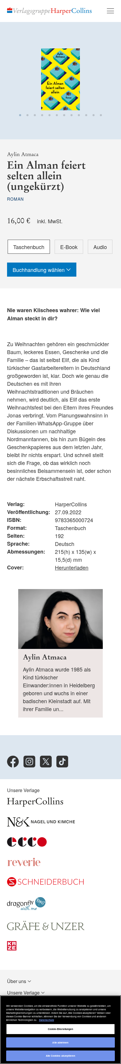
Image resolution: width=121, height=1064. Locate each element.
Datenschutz (46, 1019)
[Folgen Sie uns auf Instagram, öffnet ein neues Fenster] (29, 761)
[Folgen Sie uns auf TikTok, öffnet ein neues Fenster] (62, 761)
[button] (20, 115)
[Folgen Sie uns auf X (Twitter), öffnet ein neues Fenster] (46, 761)
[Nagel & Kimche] (41, 824)
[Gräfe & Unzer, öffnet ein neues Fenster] (46, 928)
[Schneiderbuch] (45, 884)
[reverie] (24, 864)
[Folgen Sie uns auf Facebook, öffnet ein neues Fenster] (13, 761)
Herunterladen (71, 567)
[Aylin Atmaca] (60, 653)
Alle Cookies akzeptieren (60, 1055)
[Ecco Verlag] (27, 844)
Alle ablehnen (60, 1042)
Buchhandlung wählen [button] (39, 269)
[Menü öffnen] (110, 11)
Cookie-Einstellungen (60, 1029)
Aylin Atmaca (22, 154)
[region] (60, 1029)
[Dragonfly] (26, 908)
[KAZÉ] (11, 948)
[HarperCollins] (35, 804)
